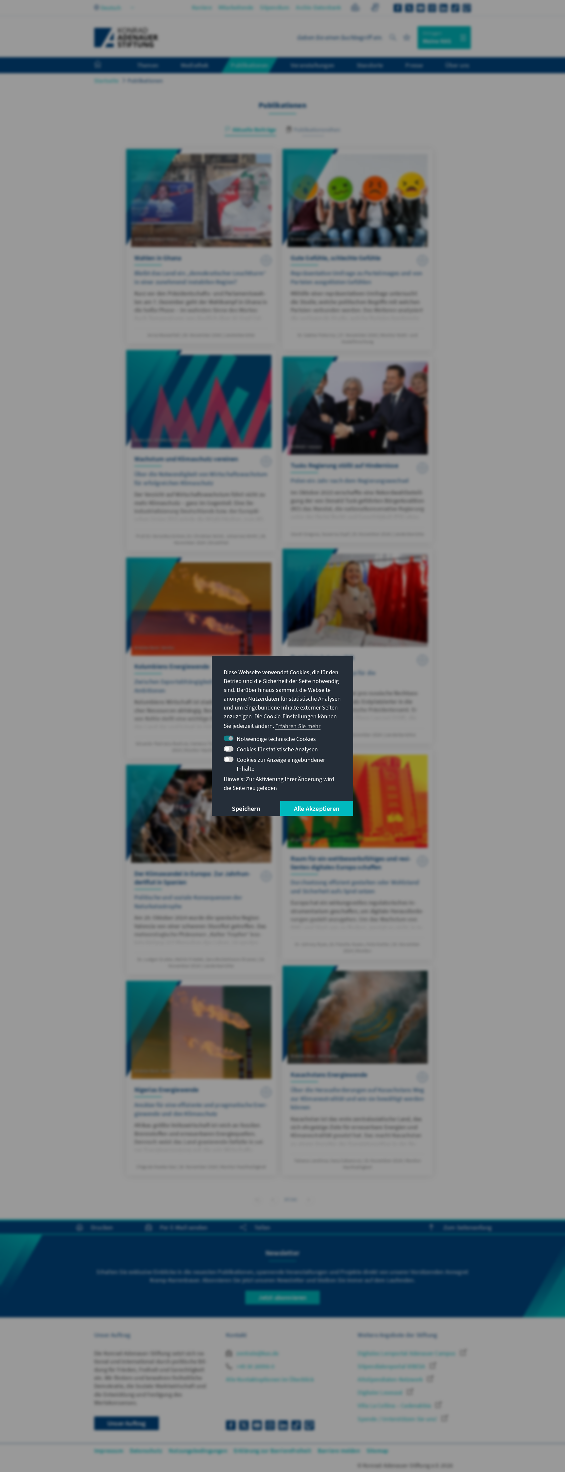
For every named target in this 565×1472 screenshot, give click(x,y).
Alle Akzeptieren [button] (316, 808)
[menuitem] (104, 65)
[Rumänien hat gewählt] (357, 646)
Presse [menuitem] (414, 65)
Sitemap (377, 1450)
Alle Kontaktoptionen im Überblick (270, 1379)
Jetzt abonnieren (282, 1297)
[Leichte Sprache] (355, 8)
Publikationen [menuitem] (249, 65)
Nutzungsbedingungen (198, 1450)
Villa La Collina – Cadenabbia (395, 1405)
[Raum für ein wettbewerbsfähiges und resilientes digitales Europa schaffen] (357, 854)
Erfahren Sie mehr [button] (297, 725)
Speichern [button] (246, 808)
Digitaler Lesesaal (381, 1392)
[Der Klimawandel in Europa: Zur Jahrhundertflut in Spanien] (201, 869)
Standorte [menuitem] (370, 65)
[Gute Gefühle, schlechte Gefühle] (357, 249)
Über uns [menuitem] (457, 65)
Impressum (108, 1450)
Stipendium (274, 7)
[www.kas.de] (126, 37)
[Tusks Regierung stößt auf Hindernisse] (357, 449)
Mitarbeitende (236, 7)
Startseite (106, 80)
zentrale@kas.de (257, 1353)
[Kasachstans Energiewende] (357, 1070)
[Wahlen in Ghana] (201, 246)
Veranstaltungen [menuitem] (312, 65)
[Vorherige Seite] (273, 1199)
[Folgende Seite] (309, 1199)
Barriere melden (339, 1450)
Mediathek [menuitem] (195, 65)
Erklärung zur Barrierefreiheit (272, 1450)
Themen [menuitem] (147, 65)
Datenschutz (146, 1450)
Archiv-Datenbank (318, 7)
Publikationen (145, 80)
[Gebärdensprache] (375, 8)
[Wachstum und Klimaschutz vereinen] (201, 450)
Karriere (202, 7)
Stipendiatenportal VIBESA (392, 1366)
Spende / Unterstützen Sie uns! (398, 1419)
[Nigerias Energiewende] (201, 1078)
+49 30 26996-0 (254, 1366)
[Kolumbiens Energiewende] (201, 658)
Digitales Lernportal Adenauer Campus (407, 1353)
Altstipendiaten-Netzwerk (391, 1379)
